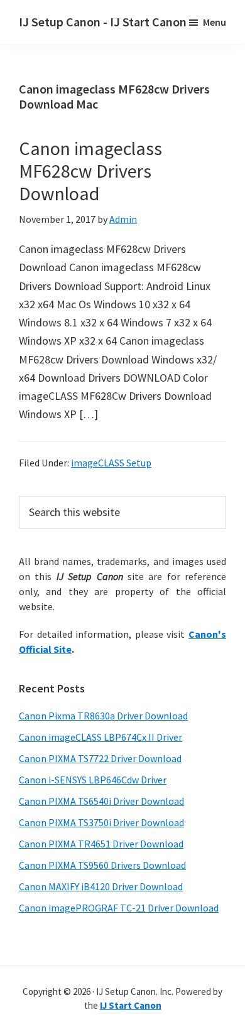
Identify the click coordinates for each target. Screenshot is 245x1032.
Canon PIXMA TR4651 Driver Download (101, 843)
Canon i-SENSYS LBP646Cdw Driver (92, 779)
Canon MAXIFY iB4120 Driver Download (101, 886)
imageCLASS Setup (111, 462)
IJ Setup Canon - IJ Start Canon (103, 22)
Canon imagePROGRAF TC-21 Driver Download (119, 907)
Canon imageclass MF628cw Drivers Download (90, 170)
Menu (214, 22)
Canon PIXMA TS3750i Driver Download (101, 822)
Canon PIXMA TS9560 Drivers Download (102, 865)
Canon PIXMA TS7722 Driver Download (100, 758)
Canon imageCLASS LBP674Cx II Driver (100, 737)
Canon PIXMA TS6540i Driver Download (101, 801)
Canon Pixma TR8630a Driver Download (103, 715)
